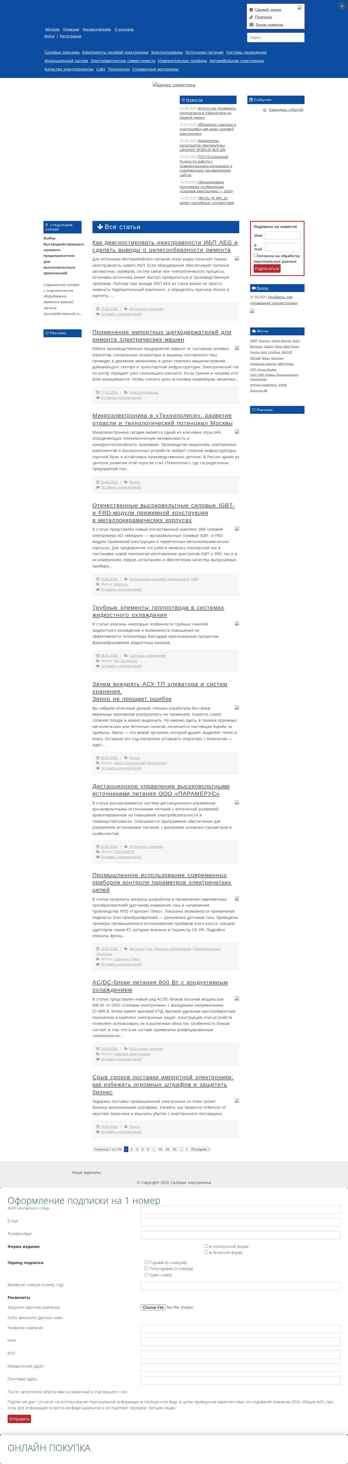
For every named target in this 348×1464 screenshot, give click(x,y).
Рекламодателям (97, 29)
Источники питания (204, 52)
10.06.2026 (110, 579)
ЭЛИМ (282, 385)
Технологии (119, 69)
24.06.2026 (110, 482)
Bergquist (256, 346)
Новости (194, 100)
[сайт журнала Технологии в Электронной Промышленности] (153, 1172)
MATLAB (255, 358)
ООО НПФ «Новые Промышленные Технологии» (274, 377)
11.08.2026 (110, 392)
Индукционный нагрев (66, 60)
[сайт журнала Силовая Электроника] (119, 1172)
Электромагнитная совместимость (123, 60)
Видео (263, 288)
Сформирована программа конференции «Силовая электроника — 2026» (206, 187)
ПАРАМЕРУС (124, 851)
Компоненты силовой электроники (115, 52)
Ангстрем (277, 358)
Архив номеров (269, 24)
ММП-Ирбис (286, 364)
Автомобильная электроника (237, 60)
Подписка (263, 17)
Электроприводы (167, 52)
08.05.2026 (110, 757)
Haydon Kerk (258, 352)
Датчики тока (140, 948)
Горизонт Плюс (127, 959)
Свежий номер (268, 9)
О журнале (124, 29)
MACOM (287, 352)
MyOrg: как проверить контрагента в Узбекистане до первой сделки (208, 113)
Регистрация (70, 36)
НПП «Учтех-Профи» (263, 369)
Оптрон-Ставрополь (263, 385)
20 (167, 1149)
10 (160, 1149)
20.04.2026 (110, 1048)
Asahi (296, 340)
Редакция (71, 29)
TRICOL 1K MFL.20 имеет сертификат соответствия (207, 200)
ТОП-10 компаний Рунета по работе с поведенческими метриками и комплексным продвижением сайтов (206, 165)
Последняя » (200, 1149)
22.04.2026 (110, 948)
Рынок (134, 482)
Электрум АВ (258, 390)
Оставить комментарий (121, 314)
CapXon (269, 346)
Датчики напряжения (172, 948)
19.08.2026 (110, 308)
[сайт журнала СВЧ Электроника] (262, 1172)
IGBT (195, 579)
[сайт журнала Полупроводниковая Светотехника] (224, 1172)
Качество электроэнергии (69, 69)
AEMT (253, 340)
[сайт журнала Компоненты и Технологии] (185, 1172)
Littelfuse (274, 352)
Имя (258, 236)
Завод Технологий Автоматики (140, 763)
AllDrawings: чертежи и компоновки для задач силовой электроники (208, 129)
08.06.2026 (110, 655)
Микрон (121, 584)
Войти (49, 36)
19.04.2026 (110, 1126)
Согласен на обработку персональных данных (277, 259)
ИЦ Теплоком (125, 660)
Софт (100, 69)
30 (174, 1149)
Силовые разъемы (62, 52)
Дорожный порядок (263, 364)
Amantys (264, 340)
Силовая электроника (132, 1054)
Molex (266, 358)
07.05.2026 (110, 846)
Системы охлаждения (246, 52)
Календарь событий (286, 109)
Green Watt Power (287, 346)
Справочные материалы (155, 69)
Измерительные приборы (182, 60)
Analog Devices (281, 340)
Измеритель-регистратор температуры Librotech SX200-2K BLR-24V (203, 145)
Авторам (52, 29)
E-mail (258, 247)
